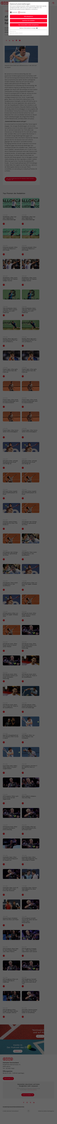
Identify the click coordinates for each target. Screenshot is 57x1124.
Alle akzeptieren (28, 16)
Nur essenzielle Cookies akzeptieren (28, 25)
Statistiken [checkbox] (23, 12)
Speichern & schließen (28, 20)
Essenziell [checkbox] (14, 12)
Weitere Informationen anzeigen (28, 28)
